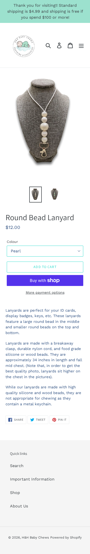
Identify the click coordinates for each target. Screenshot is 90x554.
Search (17, 465)
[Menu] (81, 45)
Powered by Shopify (66, 537)
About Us (19, 506)
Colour (12, 242)
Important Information (32, 479)
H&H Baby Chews (35, 537)
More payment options (45, 292)
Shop (15, 492)
